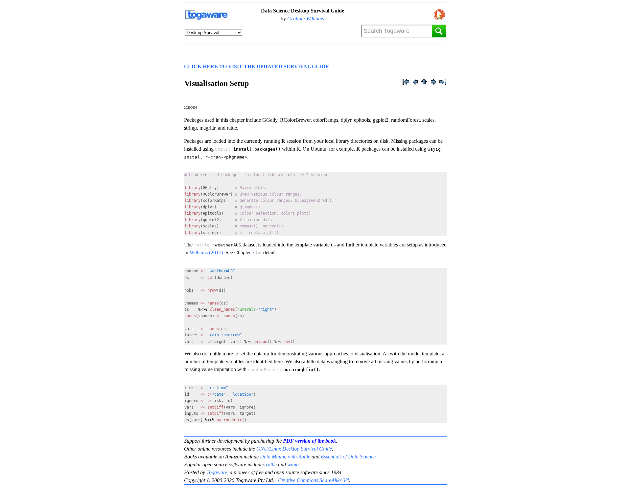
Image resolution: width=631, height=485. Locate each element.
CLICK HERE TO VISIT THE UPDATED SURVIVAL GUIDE (256, 66)
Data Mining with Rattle (285, 456)
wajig (293, 464)
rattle (271, 464)
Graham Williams (305, 18)
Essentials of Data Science (348, 456)
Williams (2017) (206, 252)
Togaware (216, 472)
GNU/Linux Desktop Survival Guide (294, 449)
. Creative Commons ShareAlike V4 (312, 480)
